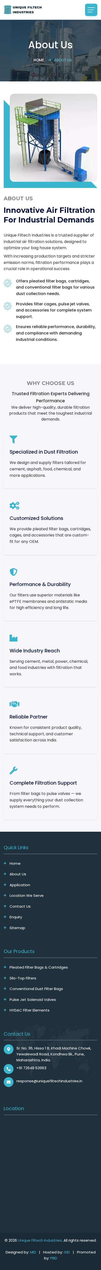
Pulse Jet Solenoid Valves (33, 999)
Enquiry (16, 917)
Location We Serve (27, 895)
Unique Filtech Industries (40, 1240)
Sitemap (17, 927)
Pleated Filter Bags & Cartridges (39, 967)
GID (67, 1252)
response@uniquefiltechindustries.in (49, 1081)
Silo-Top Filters (23, 978)
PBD (53, 1258)
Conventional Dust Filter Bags (36, 988)
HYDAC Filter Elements (30, 1010)
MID (33, 1252)
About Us (18, 874)
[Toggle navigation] (91, 10)
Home (39, 60)
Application (20, 885)
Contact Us (20, 906)
